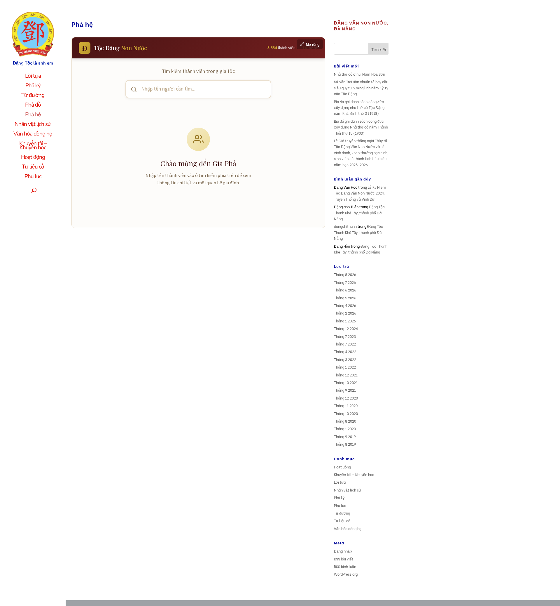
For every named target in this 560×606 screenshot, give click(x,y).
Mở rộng (312, 44)
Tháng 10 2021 (346, 382)
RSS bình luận (345, 566)
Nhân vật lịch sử (33, 125)
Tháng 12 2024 (346, 328)
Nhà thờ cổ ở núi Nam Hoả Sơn (359, 74)
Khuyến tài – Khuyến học (33, 146)
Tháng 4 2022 (345, 351)
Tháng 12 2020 (346, 397)
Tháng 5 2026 (345, 297)
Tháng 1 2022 (345, 366)
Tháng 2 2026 (345, 312)
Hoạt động (33, 158)
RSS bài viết (343, 558)
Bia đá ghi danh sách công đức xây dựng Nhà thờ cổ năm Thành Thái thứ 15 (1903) (361, 127)
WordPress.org (346, 574)
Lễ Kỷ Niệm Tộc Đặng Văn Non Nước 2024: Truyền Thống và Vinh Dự (360, 193)
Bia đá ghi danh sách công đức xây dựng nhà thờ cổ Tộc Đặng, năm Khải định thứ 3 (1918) (359, 107)
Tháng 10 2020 (346, 413)
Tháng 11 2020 (346, 405)
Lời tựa (33, 77)
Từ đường (32, 96)
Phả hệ (33, 115)
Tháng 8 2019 (345, 444)
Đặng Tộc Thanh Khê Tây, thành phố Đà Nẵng (359, 212)
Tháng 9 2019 (345, 436)
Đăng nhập (343, 550)
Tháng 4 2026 (345, 305)
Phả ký (33, 86)
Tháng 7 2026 (345, 282)
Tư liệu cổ (33, 168)
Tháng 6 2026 (345, 289)
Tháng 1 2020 (345, 428)
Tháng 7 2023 (345, 336)
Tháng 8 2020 (345, 421)
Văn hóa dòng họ (32, 135)
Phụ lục (32, 177)
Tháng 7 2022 (345, 343)
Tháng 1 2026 (345, 320)
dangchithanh (345, 226)
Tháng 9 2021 (345, 390)
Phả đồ (33, 106)
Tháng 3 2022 (345, 359)
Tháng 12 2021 (346, 374)
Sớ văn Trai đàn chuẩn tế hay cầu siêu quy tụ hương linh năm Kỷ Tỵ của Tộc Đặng (361, 87)
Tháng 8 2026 (345, 274)
